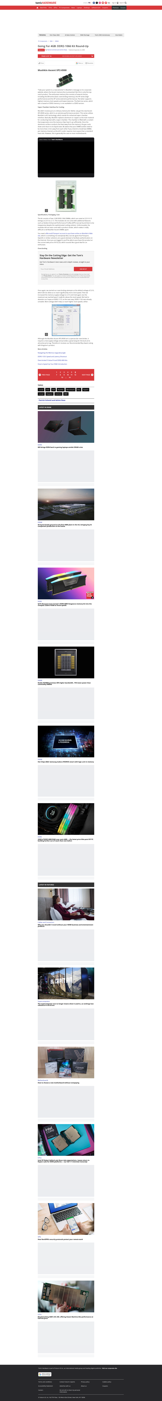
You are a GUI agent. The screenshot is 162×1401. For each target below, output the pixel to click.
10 (68, 375)
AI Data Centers (70, 35)
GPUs (55, 8)
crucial (41, 390)
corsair (41, 394)
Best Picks (43, 8)
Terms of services (64, 274)
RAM (51, 41)
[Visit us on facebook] (94, 3)
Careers (40, 1390)
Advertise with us (65, 1386)
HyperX (85, 390)
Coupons (105, 8)
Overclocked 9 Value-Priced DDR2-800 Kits (52, 360)
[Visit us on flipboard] (106, 3)
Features (41, 50)
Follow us (80, 63)
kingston (49, 394)
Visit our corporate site (109, 1368)
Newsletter (90, 63)
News (73, 8)
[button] (123, 3)
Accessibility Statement (45, 1386)
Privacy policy (85, 1382)
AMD (66, 394)
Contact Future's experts (67, 1382)
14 (69, 377)
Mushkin (61, 390)
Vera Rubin (118, 35)
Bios (78, 390)
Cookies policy (106, 1382)
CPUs (50, 8)
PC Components (64, 8)
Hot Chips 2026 (55, 35)
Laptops (79, 8)
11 (71, 375)
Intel (47, 390)
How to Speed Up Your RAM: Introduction (52, 364)
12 (75, 375)
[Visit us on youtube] (103, 3)
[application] (66, 157)
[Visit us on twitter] (97, 3)
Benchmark (70, 390)
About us (84, 1386)
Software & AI (96, 8)
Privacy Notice (48, 276)
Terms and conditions (45, 1382)
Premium (116, 8)
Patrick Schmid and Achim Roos (57, 50)
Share (42, 63)
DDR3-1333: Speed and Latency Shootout (52, 357)
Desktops (87, 8)
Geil (53, 390)
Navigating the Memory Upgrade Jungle (52, 353)
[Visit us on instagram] (100, 3)
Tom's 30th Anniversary (102, 35)
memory (58, 394)
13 (62, 377)
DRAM (57, 41)
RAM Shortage (84, 35)
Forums (123, 8)
